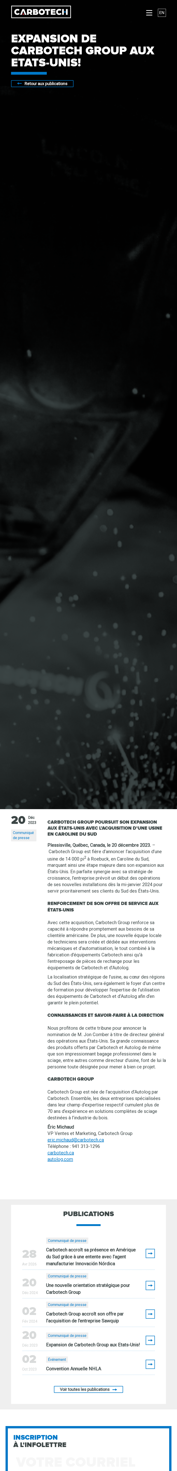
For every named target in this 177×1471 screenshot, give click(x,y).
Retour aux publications (46, 83)
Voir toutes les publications (85, 1389)
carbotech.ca (60, 1153)
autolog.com (60, 1159)
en (162, 12)
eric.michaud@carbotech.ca (75, 1140)
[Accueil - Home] (41, 13)
